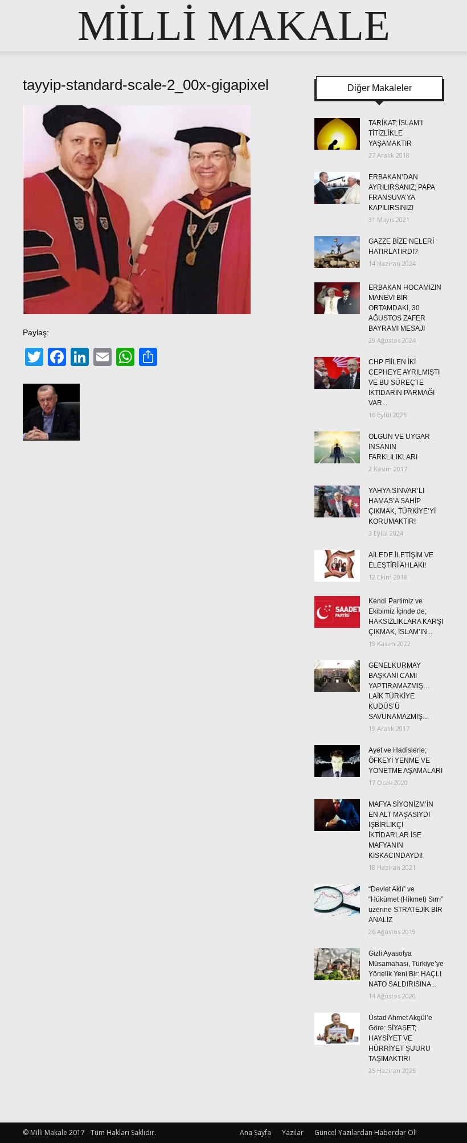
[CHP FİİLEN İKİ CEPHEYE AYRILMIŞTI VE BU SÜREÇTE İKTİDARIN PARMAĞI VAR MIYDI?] (337, 373)
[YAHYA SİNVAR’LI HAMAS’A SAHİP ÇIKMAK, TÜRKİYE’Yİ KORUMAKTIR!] (337, 501)
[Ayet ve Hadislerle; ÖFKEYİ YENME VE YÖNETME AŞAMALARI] (337, 761)
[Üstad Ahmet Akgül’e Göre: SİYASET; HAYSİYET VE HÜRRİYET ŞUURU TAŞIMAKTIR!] (337, 1029)
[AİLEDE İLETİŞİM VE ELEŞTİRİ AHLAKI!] (337, 566)
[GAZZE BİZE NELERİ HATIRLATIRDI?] (337, 252)
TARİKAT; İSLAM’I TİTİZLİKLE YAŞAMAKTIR (395, 133)
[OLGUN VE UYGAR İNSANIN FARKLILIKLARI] (337, 447)
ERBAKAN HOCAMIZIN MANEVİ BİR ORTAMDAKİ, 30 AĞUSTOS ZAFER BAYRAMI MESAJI (404, 307)
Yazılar (293, 1132)
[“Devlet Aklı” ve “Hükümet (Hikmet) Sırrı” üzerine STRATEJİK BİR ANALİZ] (337, 900)
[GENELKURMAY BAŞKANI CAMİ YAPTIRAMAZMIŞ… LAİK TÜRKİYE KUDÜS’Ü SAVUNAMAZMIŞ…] (337, 676)
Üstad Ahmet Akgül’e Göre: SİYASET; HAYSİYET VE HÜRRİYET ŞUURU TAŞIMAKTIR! (400, 1038)
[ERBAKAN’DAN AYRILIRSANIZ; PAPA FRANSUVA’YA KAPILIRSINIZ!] (337, 188)
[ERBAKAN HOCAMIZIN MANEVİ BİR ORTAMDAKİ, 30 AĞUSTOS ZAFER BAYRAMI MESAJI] (337, 298)
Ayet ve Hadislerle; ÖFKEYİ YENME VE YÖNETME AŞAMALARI (405, 760)
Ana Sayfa (255, 1132)
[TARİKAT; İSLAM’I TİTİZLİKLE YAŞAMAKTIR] (337, 134)
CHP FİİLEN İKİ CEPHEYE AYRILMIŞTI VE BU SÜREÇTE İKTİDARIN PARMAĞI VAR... (404, 382)
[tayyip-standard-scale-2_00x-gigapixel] (137, 311)
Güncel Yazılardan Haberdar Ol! (365, 1132)
